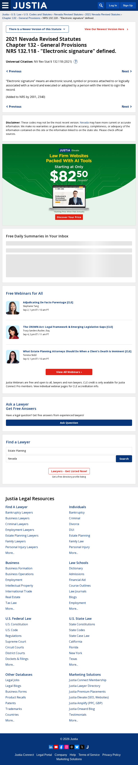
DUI (71, 530)
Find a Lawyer (18, 442)
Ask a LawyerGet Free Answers (21, 406)
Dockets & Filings (16, 659)
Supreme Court (15, 642)
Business (12, 563)
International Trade (18, 591)
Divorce (74, 524)
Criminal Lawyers (16, 524)
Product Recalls (15, 697)
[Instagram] (66, 747)
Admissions (76, 574)
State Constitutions (82, 624)
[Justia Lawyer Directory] (87, 747)
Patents (10, 703)
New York (75, 653)
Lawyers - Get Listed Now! (69, 471)
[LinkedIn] (51, 747)
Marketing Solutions (85, 674)
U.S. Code (11, 630)
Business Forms (16, 692)
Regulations (13, 636)
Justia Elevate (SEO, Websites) (89, 697)
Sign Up (128, 5)
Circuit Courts (14, 647)
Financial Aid (77, 580)
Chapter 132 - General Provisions (21, 18)
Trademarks (13, 709)
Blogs (73, 597)
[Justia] (30, 5)
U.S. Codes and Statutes (38, 14)
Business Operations (19, 574)
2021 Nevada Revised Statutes (102, 14)
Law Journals (77, 591)
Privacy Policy (111, 754)
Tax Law (11, 603)
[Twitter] (82, 747)
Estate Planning (79, 535)
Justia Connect (24, 754)
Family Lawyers (15, 541)
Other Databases (18, 674)
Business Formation (18, 568)
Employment (13, 580)
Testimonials (77, 715)
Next (125, 71)
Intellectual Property (19, 586)
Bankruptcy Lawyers (19, 512)
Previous (15, 71)
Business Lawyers (17, 518)
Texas (73, 659)
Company (61, 754)
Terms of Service (89, 754)
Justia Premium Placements (87, 692)
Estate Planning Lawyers (21, 535)
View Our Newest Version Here (105, 29)
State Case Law (79, 636)
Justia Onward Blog (82, 709)
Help (73, 754)
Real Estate (12, 597)
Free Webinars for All (24, 293)
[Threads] (72, 747)
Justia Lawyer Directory (84, 686)
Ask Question (69, 422)
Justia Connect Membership (87, 680)
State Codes (77, 630)
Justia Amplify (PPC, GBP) (85, 703)
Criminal (74, 518)
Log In (113, 5)
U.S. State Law (80, 618)
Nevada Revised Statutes (68, 14)
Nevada (84, 122)
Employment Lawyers (19, 530)
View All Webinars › (69, 372)
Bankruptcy (77, 512)
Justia (5, 14)
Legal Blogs (13, 686)
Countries (12, 715)
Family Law (76, 541)
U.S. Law (16, 14)
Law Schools (78, 563)
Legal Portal (44, 754)
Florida (73, 647)
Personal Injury (79, 547)
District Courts (15, 653)
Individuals (77, 507)
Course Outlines (80, 586)
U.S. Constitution (16, 624)
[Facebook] (61, 747)
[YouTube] (56, 747)
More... (9, 553)
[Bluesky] (77, 747)
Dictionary (76, 568)
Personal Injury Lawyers (21, 547)
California (75, 642)
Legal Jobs (12, 680)
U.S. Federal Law (18, 618)
